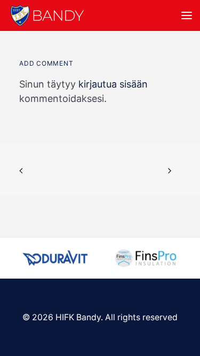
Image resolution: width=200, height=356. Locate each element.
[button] (186, 15)
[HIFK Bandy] (47, 15)
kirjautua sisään (113, 84)
